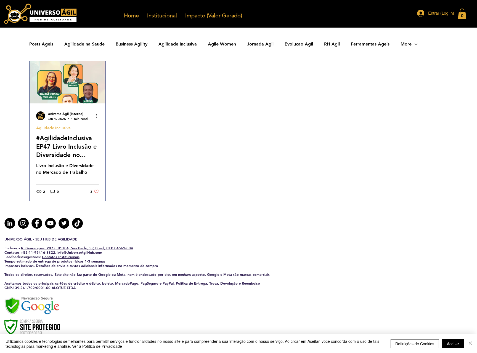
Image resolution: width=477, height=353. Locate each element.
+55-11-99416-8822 (38, 252)
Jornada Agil (260, 44)
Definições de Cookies (414, 343)
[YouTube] (50, 223)
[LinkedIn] (9, 223)
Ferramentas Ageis (370, 44)
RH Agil (332, 44)
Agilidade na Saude (84, 44)
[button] (462, 14)
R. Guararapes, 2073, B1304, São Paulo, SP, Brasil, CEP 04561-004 (77, 248)
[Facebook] (36, 223)
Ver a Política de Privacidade (97, 346)
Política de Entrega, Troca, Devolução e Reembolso (218, 283)
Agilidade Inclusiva (177, 44)
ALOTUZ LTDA (64, 287)
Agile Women (222, 44)
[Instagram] (23, 223)
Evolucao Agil (299, 44)
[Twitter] (64, 223)
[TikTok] (77, 223)
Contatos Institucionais (61, 257)
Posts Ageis (41, 44)
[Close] (470, 344)
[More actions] (98, 116)
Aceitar (453, 343)
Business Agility (131, 44)
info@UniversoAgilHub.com (79, 252)
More (406, 44)
